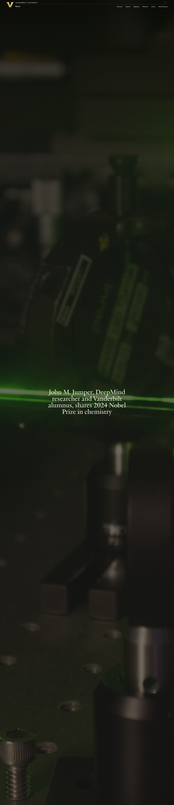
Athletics (145, 6)
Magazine (136, 6)
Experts (128, 6)
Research (119, 6)
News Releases (163, 6)
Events (153, 6)
